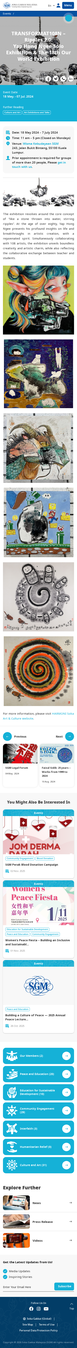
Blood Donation (45, 858)
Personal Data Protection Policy (38, 1330)
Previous (20, 736)
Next (59, 736)
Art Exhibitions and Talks (36, 112)
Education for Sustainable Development (27, 929)
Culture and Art (12, 112)
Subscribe (64, 1286)
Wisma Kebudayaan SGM (41, 144)
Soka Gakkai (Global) (39, 1319)
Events (7, 13)
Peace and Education (17, 934)
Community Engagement (20, 858)
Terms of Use (46, 1324)
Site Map (28, 1324)
